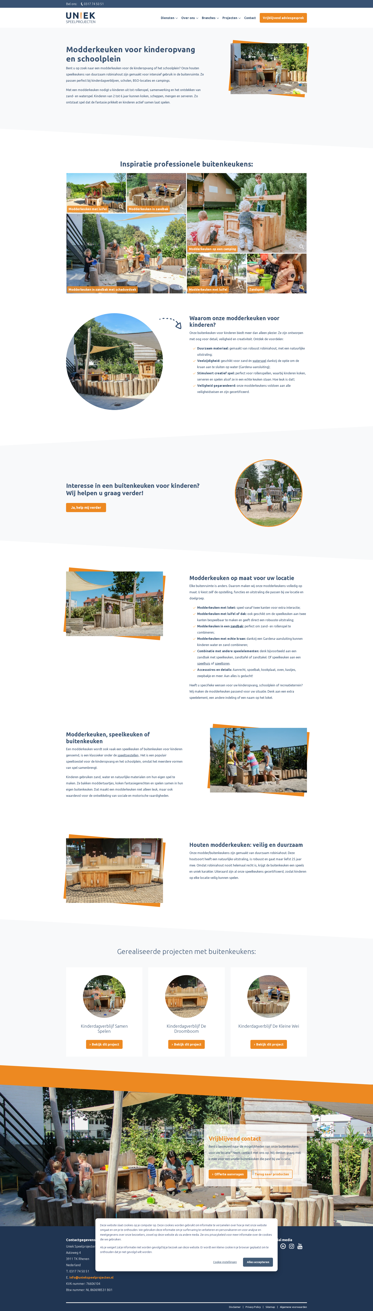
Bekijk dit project (105, 1044)
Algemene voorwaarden (293, 1307)
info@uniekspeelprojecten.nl (91, 1277)
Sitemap (270, 1307)
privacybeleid (218, 1234)
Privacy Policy (253, 1307)
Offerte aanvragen (229, 1174)
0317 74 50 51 (79, 1271)
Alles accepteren (258, 1262)
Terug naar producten (272, 1174)
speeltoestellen (128, 755)
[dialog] (186, 1244)
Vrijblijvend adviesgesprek (283, 18)
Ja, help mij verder (86, 507)
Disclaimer (235, 1307)
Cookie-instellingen (225, 1262)
